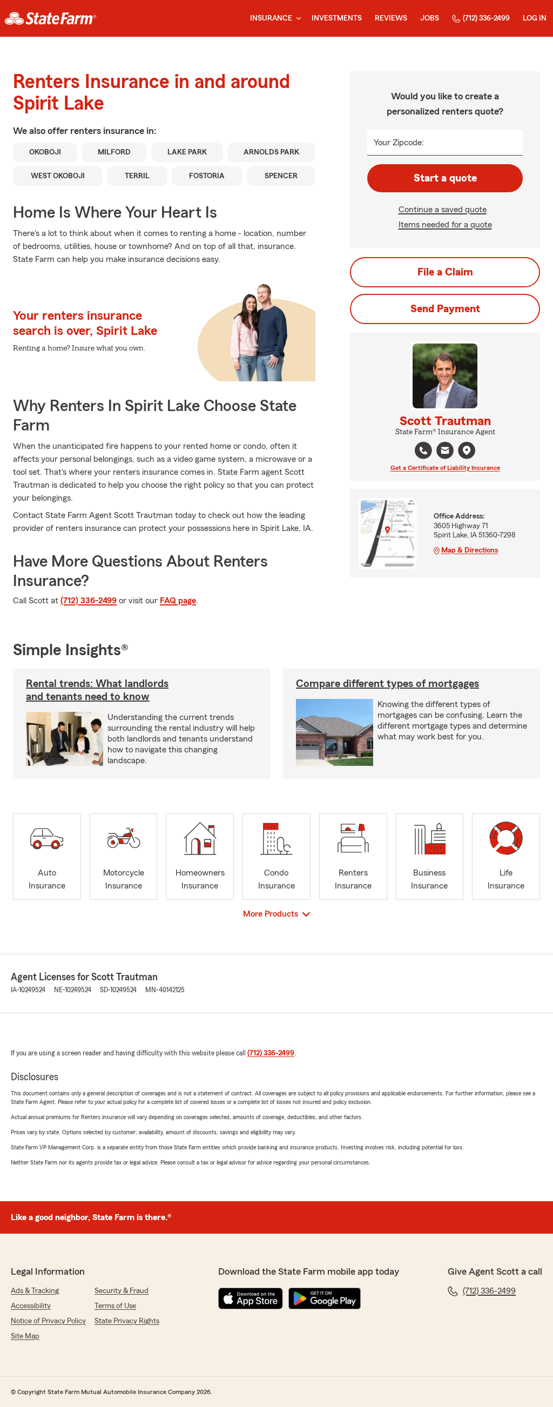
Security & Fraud (122, 1291)
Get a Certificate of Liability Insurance (445, 467)
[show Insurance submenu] (296, 18)
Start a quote (445, 178)
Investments (337, 18)
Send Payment (445, 309)
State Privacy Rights (127, 1321)
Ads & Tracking (35, 1291)
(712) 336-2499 (486, 18)
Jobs (429, 18)
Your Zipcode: (399, 142)
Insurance (271, 18)
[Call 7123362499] (423, 450)
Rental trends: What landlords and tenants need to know (97, 690)
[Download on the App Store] (250, 1298)
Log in (535, 18)
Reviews (391, 18)
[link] (50, 18)
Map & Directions (469, 550)
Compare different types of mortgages (387, 683)
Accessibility (31, 1306)
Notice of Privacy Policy (48, 1321)
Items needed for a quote (445, 224)
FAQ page (178, 600)
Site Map (25, 1336)
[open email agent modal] (445, 452)
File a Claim (445, 272)
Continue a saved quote (443, 209)
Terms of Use (115, 1306)
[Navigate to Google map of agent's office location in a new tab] (466, 450)
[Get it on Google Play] (324, 1298)
